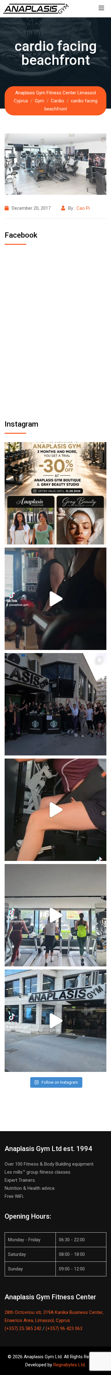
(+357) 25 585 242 (23, 1328)
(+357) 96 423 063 (64, 1328)
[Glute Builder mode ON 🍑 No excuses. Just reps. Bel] (55, 810)
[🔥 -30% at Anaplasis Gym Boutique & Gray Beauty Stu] (55, 493)
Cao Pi (83, 208)
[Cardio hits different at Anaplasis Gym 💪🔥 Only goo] (55, 915)
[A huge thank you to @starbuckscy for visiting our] (55, 704)
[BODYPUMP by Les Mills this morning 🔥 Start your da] (55, 599)
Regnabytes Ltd (69, 1365)
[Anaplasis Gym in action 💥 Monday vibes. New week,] (55, 1021)
